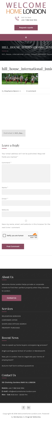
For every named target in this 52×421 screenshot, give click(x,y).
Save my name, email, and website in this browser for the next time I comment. (26, 226)
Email (5, 199)
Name (5, 187)
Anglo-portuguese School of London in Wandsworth (23, 351)
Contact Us (11, 298)
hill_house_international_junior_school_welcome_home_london (15, 133)
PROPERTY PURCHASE (11, 328)
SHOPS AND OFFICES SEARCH (14, 324)
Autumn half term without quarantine (18, 366)
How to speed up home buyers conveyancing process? (25, 345)
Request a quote (26, 27)
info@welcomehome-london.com (22, 391)
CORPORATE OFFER (9, 320)
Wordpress (18, 417)
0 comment (31, 91)
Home (4, 51)
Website (5, 210)
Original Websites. (33, 417)
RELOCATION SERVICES (11, 316)
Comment (6, 163)
